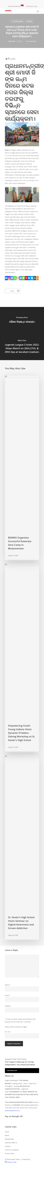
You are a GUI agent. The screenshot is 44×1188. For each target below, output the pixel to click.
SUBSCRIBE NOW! (12, 1070)
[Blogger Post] (34, 278)
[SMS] (23, 278)
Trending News (17, 21)
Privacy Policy (9, 1153)
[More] (37, 278)
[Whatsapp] (14, 278)
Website (7, 1006)
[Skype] (32, 278)
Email (7, 995)
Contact (7, 1146)
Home (7, 1132)
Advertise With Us (11, 1143)
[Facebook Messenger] (29, 278)
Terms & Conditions (12, 1150)
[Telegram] (20, 278)
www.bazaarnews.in (12, 1111)
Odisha (29, 21)
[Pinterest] (26, 278)
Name (7, 985)
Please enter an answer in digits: (16, 1027)
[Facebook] (6, 278)
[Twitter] (12, 278)
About (7, 1135)
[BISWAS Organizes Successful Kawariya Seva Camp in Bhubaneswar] (22, 467)
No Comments (31, 41)
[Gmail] (17, 278)
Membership (9, 1139)
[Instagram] (9, 278)
